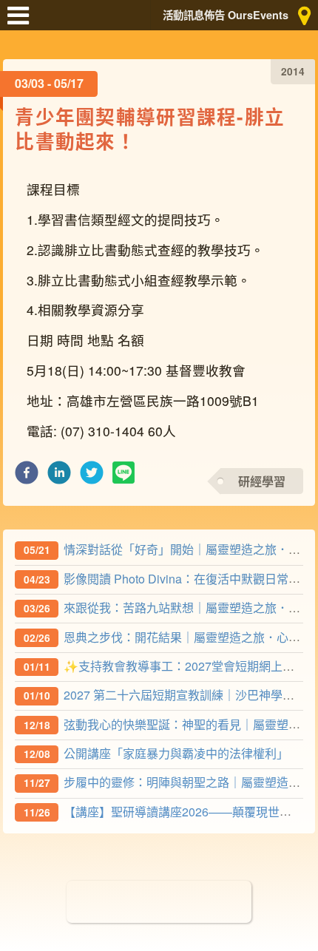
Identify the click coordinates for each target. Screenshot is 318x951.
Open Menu (22, 22)
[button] (26, 477)
